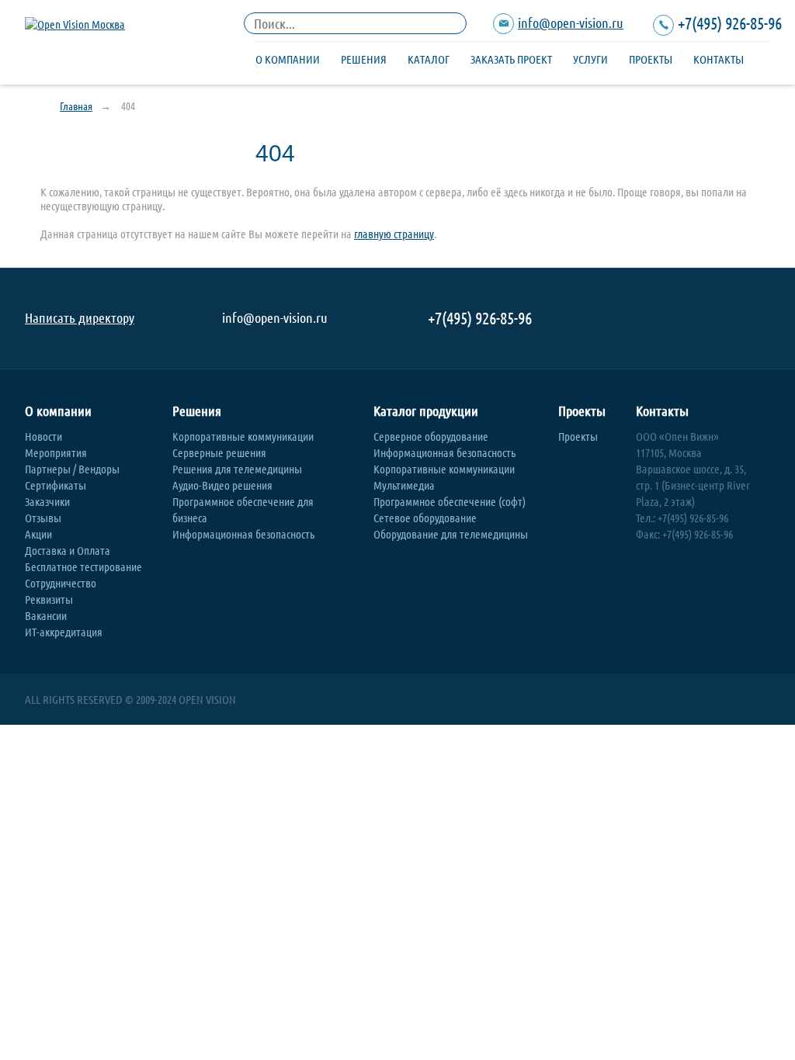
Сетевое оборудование (425, 518)
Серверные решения (219, 452)
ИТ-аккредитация (63, 632)
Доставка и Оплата (67, 550)
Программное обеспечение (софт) (449, 501)
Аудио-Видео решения (222, 485)
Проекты (650, 59)
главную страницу (394, 234)
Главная (76, 106)
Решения (364, 59)
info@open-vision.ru (570, 22)
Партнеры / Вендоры (72, 469)
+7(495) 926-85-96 (730, 22)
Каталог (429, 59)
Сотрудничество (60, 583)
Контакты (718, 59)
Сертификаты (55, 485)
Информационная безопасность (243, 534)
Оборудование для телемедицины (450, 534)
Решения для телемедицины (237, 469)
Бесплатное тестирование (83, 566)
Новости (43, 436)
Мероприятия (56, 452)
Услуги (590, 59)
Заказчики (47, 501)
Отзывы (43, 518)
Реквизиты (49, 599)
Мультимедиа (404, 485)
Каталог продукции (425, 411)
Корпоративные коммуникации (243, 436)
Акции (38, 534)
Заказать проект (511, 59)
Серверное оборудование (430, 436)
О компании (287, 59)
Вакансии (46, 615)
